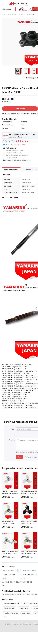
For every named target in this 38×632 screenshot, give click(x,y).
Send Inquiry (20, 109)
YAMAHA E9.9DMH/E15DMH (11, 582)
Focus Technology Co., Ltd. (25, 624)
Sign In (5, 160)
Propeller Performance (11, 613)
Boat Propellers (31, 15)
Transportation (12, 15)
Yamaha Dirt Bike (9, 608)
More (4, 617)
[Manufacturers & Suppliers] (19, 3)
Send (19, 457)
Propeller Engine (24, 608)
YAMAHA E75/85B (26, 582)
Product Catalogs (30, 570)
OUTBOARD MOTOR (8, 575)
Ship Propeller (26, 613)
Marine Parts (21, 15)
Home (3, 15)
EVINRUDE (5, 578)
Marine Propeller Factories (12, 603)
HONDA (22, 578)
